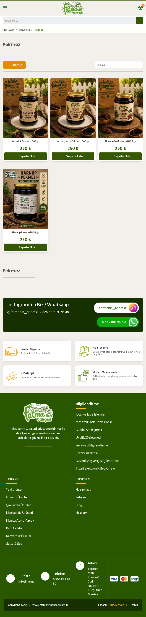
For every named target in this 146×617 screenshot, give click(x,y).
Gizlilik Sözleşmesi (89, 430)
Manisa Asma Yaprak (20, 521)
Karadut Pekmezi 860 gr (26, 141)
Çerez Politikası (87, 453)
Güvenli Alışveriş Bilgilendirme (97, 461)
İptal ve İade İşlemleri (91, 414)
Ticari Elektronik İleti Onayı (95, 468)
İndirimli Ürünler (17, 497)
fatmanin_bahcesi (112, 308)
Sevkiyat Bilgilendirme (92, 445)
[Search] (139, 20)
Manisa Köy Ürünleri (19, 513)
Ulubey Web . (117, 605)
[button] (14, 65)
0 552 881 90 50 (114, 322)
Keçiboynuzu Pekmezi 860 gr (73, 141)
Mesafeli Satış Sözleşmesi (94, 422)
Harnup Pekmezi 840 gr (25, 232)
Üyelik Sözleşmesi (88, 438)
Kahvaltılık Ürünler (18, 536)
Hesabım (82, 513)
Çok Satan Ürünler (18, 505)
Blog (79, 505)
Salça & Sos (14, 544)
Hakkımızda (83, 490)
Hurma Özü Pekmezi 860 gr (120, 141)
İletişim (81, 497)
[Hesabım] (131, 8)
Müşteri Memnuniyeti (105, 372)
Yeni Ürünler (14, 490)
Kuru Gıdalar (14, 528)
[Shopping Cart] (140, 8)
